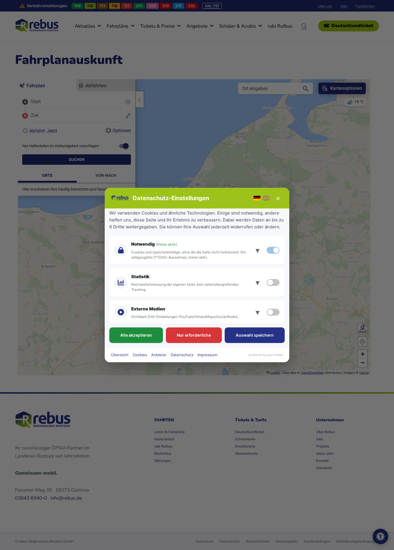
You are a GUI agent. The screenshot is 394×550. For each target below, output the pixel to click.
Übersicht (120, 354)
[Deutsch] (257, 198)
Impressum (207, 354)
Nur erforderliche (194, 335)
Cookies (140, 354)
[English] (266, 198)
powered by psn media (266, 355)
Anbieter (159, 354)
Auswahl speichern (255, 335)
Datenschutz (182, 354)
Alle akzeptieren (136, 335)
